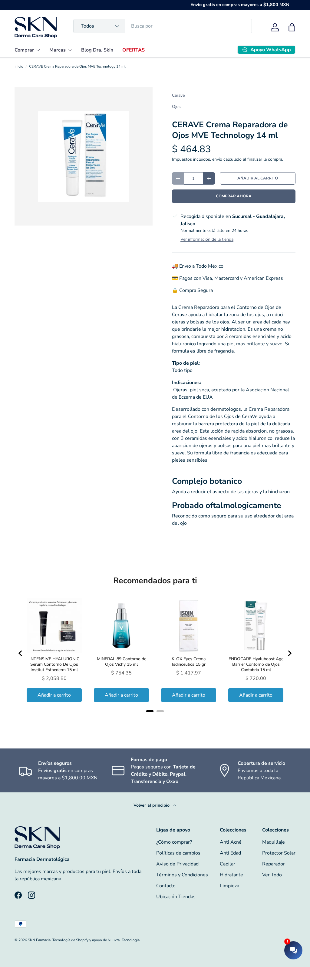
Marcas (57, 50)
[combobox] (163, 26)
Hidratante (231, 875)
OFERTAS (133, 50)
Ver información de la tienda (206, 239)
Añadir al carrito (257, 178)
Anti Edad (230, 853)
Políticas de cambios (178, 853)
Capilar (227, 864)
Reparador (273, 864)
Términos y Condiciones (182, 875)
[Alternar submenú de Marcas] (70, 50)
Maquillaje (273, 842)
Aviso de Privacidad (177, 864)
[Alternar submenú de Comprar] (38, 50)
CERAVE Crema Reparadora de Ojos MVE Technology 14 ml (77, 66)
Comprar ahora (234, 196)
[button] (291, 27)
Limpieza (229, 885)
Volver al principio (152, 805)
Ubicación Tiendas (176, 896)
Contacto (166, 885)
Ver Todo (272, 875)
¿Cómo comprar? (174, 842)
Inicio (19, 66)
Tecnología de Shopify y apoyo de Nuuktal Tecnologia (96, 940)
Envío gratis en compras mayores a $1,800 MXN (239, 5)
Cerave (178, 95)
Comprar (24, 50)
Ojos (176, 106)
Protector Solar (278, 853)
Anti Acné (231, 842)
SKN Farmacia (39, 940)
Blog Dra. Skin (97, 50)
